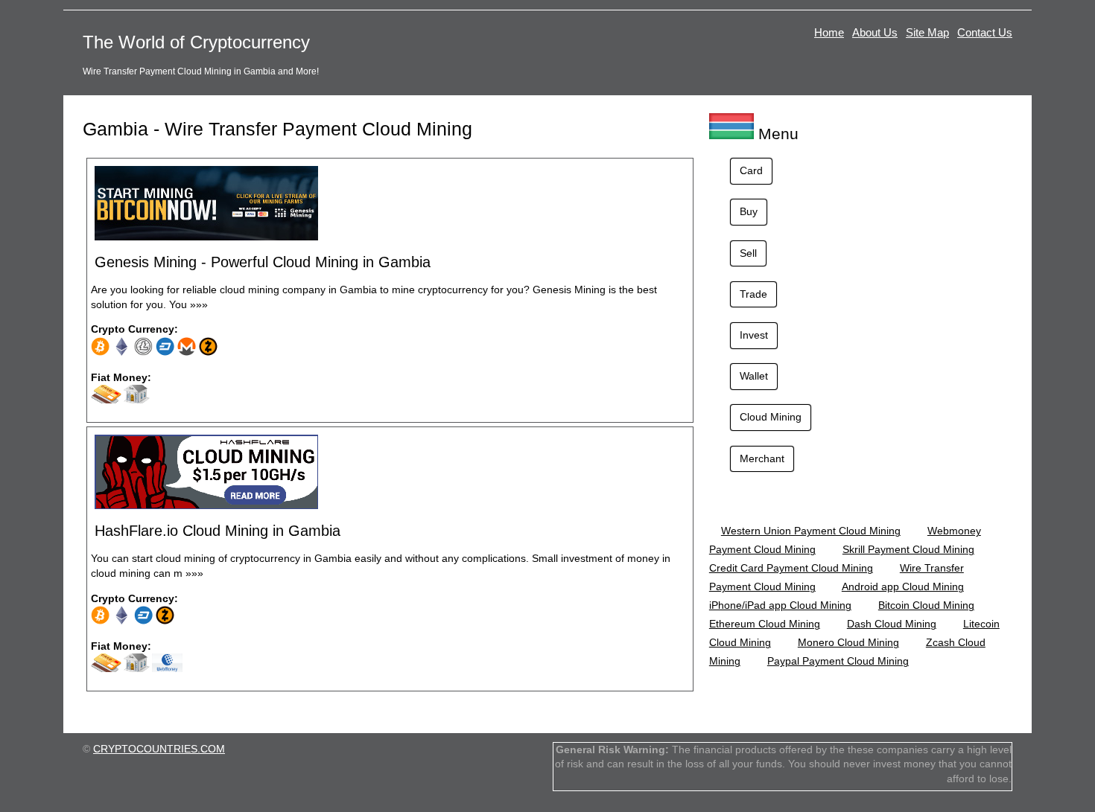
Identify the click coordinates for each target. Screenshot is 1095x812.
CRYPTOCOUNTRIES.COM (159, 749)
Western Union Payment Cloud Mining (811, 531)
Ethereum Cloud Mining (764, 624)
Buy (749, 211)
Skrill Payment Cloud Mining (908, 549)
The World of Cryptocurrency (196, 42)
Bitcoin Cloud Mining (926, 605)
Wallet (754, 376)
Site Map (927, 32)
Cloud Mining (771, 417)
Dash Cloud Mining (891, 624)
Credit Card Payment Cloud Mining (791, 568)
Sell (748, 253)
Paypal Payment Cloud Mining (838, 661)
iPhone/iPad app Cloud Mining (780, 605)
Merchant (762, 458)
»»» (199, 304)
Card (751, 170)
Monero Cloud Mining (848, 642)
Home (829, 32)
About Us (875, 32)
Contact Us (984, 32)
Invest (754, 335)
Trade (753, 294)
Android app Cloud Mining (903, 586)
